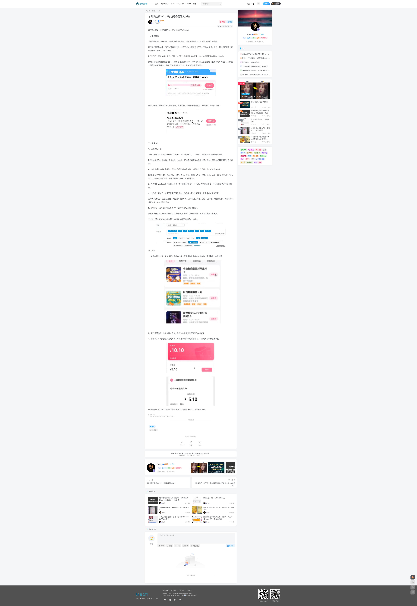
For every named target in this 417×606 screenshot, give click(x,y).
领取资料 (243, 150)
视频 (252, 159)
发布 (267, 4)
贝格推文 (263, 156)
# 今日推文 (153, 430)
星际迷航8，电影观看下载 (251, 62)
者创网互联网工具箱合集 (259, 102)
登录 (248, 4)
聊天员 (243, 162)
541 (165, 468)
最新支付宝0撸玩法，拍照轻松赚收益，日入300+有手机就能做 (263, 58)
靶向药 (243, 153)
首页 (156, 3)
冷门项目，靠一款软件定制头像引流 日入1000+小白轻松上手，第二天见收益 (268, 75)
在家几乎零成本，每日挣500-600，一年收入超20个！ (260, 54)
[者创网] (142, 594)
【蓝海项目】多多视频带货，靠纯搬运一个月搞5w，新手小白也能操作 (266, 66)
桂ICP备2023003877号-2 (176, 595)
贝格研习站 (183, 593)
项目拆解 (251, 150)
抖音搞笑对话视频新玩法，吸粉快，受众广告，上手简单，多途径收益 (217, 518)
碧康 (260, 162)
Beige (155, 21)
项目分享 (258, 150)
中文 (172, 3)
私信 (230, 22)
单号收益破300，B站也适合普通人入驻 (169, 16)
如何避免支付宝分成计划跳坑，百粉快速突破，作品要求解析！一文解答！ (173, 499)
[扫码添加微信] (412, 587)
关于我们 (189, 590)
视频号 (247, 159)
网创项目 (249, 162)
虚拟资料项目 (260, 159)
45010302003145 (191, 595)
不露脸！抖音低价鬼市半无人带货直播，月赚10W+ (218, 508)
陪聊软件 (249, 153)
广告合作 (181, 590)
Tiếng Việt (180, 3)
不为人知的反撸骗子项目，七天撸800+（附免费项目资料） (174, 518)
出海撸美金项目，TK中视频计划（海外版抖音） (174, 508)
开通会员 (276, 4)
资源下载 (243, 156)
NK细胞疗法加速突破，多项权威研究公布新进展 (258, 70)
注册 (252, 4)
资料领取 (255, 156)
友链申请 (165, 590)
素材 (255, 162)
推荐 (194, 3)
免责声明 (173, 590)
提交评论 (230, 546)
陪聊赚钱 (257, 153)
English (188, 3)
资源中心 (264, 153)
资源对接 (164, 3)
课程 (242, 159)
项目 (264, 150)
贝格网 (176, 593)
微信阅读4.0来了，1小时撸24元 (214, 498)
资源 (249, 156)
